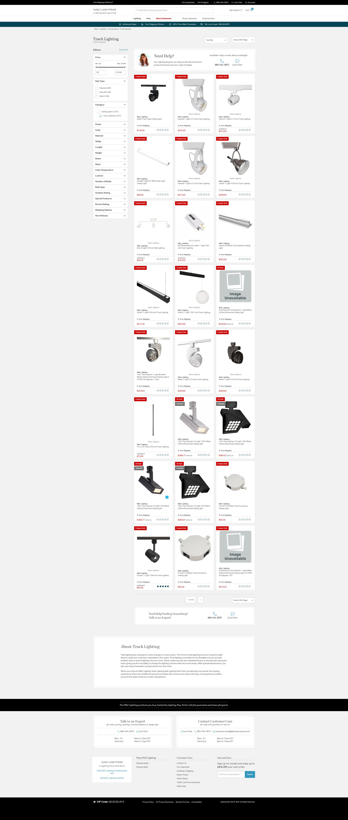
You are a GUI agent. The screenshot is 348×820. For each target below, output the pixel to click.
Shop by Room (142, 763)
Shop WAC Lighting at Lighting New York (112, 772)
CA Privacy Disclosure (165, 802)
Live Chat (238, 3)
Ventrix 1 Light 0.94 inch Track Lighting (152, 312)
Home (96, 29)
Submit (250, 774)
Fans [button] (148, 19)
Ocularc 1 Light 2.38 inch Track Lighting (153, 575)
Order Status (182, 779)
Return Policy (182, 775)
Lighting (103, 29)
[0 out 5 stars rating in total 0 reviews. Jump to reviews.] (163, 130)
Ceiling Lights (113, 29)
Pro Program (203, 3)
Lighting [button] (137, 19)
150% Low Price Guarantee (188, 782)
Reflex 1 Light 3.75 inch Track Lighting (193, 379)
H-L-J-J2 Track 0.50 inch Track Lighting (153, 447)
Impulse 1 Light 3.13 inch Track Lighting (194, 119)
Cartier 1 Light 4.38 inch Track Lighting (234, 183)
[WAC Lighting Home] (104, 10)
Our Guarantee (188, 3)
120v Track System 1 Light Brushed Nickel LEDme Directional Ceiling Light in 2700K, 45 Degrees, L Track (153, 377)
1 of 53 (191, 600)
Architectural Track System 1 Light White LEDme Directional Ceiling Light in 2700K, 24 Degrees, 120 (235, 573)
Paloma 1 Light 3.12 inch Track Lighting (234, 119)
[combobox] (174, 10)
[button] (250, 3)
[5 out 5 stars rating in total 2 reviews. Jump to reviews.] (163, 586)
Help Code (181, 786)
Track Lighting (125, 29)
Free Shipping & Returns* (103, 2)
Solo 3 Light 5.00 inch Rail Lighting (150, 248)
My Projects (235, 10)
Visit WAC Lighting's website (112, 778)
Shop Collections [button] (189, 19)
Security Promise (182, 802)
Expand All (123, 50)
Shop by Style (142, 767)
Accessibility (196, 802)
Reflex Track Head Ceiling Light (149, 119)
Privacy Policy (148, 802)
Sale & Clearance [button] (163, 19)
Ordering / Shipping (185, 771)
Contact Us (182, 763)
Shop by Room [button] (208, 19)
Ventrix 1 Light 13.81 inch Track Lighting (194, 312)
